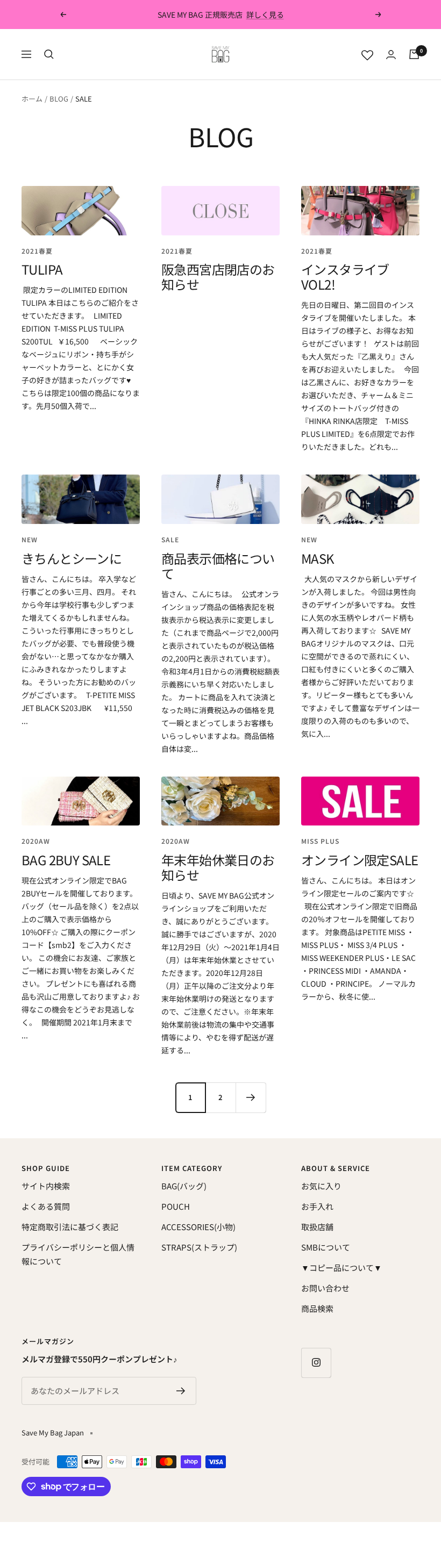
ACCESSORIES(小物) (198, 1226)
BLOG (58, 99)
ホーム (32, 99)
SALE (170, 539)
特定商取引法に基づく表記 (70, 1226)
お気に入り (321, 1185)
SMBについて (325, 1247)
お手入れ (317, 1206)
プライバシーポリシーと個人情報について (78, 1254)
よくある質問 (46, 1206)
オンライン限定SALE (359, 859)
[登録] (181, 1391)
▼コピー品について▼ (341, 1267)
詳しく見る (265, 14)
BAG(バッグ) (184, 1185)
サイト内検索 (46, 1185)
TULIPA (42, 269)
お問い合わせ (325, 1288)
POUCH (175, 1206)
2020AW (36, 840)
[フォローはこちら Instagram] (316, 1362)
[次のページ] (251, 1097)
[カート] (414, 54)
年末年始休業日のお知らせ (218, 867)
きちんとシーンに (72, 558)
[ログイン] (391, 54)
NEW (30, 539)
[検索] (49, 54)
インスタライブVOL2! (345, 276)
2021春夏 (37, 250)
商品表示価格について (218, 566)
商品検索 (317, 1308)
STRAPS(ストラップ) (199, 1247)
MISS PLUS (320, 840)
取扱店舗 (317, 1226)
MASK (318, 558)
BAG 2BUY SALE (66, 859)
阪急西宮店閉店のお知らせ (218, 276)
